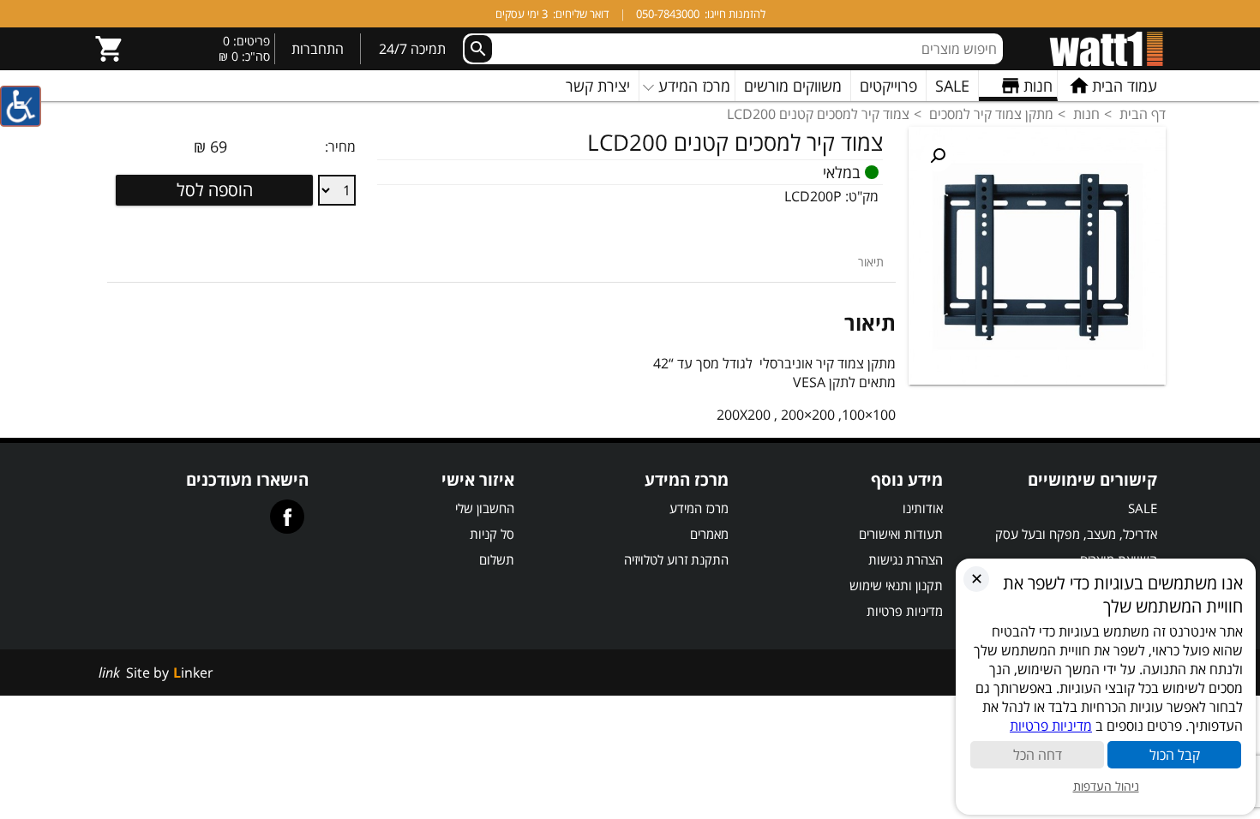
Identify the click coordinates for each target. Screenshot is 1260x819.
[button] (937, 155)
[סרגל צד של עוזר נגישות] (20, 106)
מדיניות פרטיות (905, 610)
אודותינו (923, 508)
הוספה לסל (215, 189)
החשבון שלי (484, 508)
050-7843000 (667, 13)
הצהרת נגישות (905, 559)
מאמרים (709, 533)
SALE (1142, 508)
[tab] (871, 262)
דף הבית (1142, 114)
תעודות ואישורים (901, 533)
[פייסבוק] (287, 516)
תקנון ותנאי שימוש (896, 585)
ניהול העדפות (1106, 786)
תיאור (871, 262)
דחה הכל (1037, 754)
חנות (1086, 114)
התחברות (317, 48)
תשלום (496, 559)
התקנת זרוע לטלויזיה (676, 559)
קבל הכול (1174, 754)
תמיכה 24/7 (412, 48)
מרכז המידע (699, 508)
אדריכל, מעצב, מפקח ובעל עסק (1076, 533)
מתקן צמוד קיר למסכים (991, 114)
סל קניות (492, 533)
